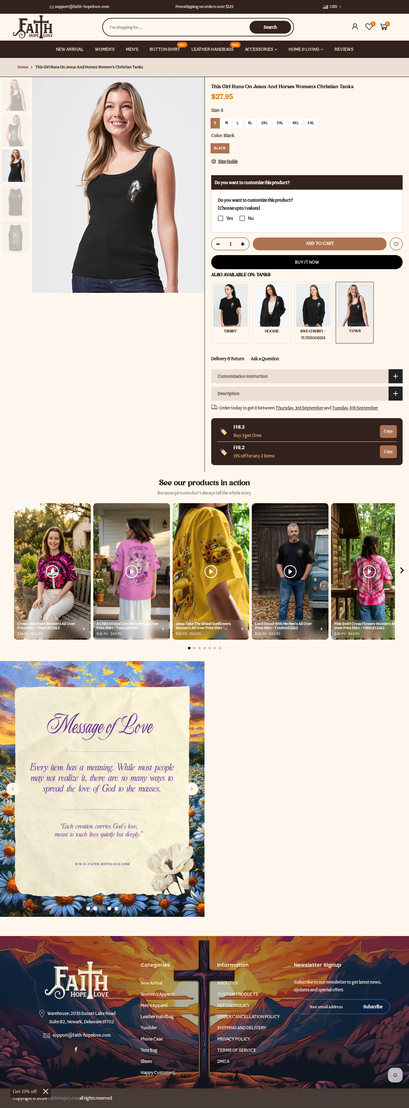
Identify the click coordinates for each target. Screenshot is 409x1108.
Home (23, 67)
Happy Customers (158, 1072)
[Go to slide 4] (109, 908)
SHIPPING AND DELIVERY (241, 1027)
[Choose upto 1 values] (239, 207)
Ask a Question (265, 358)
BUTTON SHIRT (167, 47)
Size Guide (228, 161)
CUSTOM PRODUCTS (237, 994)
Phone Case (152, 1039)
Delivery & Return (227, 358)
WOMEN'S (105, 49)
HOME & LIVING (304, 49)
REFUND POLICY (233, 1005)
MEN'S (132, 49)
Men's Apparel (154, 1005)
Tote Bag (149, 1050)
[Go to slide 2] (95, 908)
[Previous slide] (12, 789)
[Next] (193, 184)
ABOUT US (227, 983)
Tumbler (149, 1027)
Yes (229, 218)
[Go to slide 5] (116, 908)
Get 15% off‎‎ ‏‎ (25, 1091)
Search (270, 27)
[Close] (45, 1091)
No (251, 218)
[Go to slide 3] (102, 908)
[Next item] (402, 571)
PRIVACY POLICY (234, 1039)
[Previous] (43, 184)
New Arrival (151, 983)
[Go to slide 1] (88, 908)
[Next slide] (191, 789)
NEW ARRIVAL (70, 49)
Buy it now (307, 262)
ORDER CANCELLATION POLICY (248, 1016)
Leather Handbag (157, 1016)
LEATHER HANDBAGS (215, 47)
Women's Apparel (157, 994)
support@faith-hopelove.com (82, 6)
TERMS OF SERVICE (236, 1050)
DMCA (223, 1061)
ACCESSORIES (259, 49)
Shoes (146, 1061)
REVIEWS (344, 49)
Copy (388, 431)
